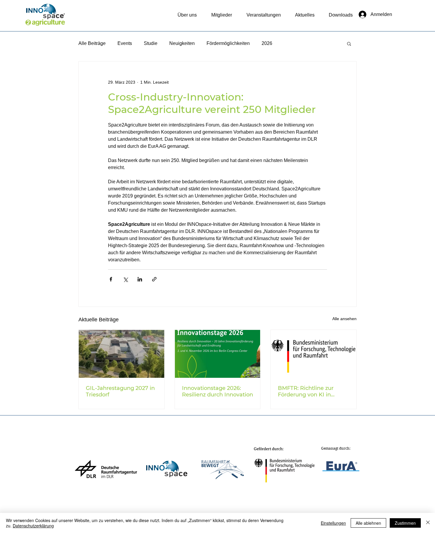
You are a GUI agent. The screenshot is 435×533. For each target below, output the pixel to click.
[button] (349, 43)
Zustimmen (405, 523)
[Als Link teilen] (154, 279)
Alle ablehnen (368, 523)
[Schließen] (427, 523)
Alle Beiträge (92, 43)
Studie (150, 43)
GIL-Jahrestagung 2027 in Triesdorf (120, 391)
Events (124, 43)
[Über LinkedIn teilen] (140, 279)
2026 (267, 43)
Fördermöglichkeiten (228, 43)
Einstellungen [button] (333, 523)
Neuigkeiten (182, 43)
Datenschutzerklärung (33, 526)
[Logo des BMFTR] (313, 354)
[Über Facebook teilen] (111, 279)
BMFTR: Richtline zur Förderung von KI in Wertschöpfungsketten (308, 391)
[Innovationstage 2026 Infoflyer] (217, 354)
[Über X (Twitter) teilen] (125, 279)
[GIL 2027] (121, 354)
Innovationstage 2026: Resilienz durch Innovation (217, 391)
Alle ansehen (344, 318)
